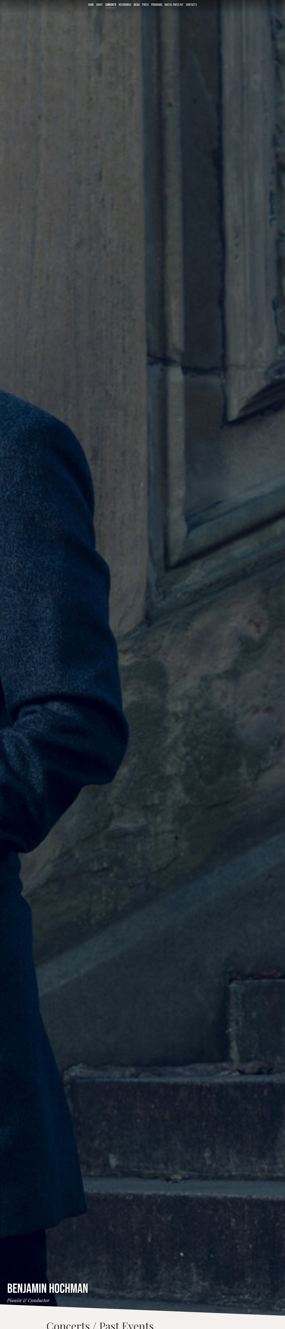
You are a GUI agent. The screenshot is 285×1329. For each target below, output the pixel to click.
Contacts (191, 5)
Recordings (125, 5)
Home (91, 5)
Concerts (110, 5)
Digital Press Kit (174, 5)
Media (137, 5)
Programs (156, 5)
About (99, 5)
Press (145, 5)
